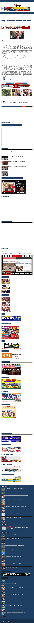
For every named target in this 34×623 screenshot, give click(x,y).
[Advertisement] (17, 425)
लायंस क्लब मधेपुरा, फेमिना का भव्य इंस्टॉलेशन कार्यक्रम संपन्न (26, 97)
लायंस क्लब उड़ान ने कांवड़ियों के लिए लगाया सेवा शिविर (11, 502)
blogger (24, 106)
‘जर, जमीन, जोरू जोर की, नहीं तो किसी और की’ (10, 534)
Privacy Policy (5, 621)
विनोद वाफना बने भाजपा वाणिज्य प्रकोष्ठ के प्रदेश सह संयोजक (12, 552)
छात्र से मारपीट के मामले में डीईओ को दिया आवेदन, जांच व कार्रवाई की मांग (16, 161)
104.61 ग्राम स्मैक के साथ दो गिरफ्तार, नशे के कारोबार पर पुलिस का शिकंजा (16, 156)
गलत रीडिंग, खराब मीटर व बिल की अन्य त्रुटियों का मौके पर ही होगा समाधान (13, 513)
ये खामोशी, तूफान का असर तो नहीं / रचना (10, 527)
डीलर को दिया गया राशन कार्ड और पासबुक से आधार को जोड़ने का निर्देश (13, 601)
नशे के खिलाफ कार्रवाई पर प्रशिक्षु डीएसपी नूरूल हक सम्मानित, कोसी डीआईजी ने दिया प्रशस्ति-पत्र (16, 506)
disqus (27, 106)
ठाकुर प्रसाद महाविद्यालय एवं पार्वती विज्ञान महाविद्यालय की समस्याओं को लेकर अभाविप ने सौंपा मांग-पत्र (16, 98)
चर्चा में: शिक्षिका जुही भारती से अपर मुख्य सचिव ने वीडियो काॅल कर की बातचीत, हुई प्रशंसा (15, 612)
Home (2, 18)
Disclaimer (8, 621)
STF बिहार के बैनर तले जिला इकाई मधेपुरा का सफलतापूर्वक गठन (15, 171)
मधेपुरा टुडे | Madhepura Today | (7, 526)
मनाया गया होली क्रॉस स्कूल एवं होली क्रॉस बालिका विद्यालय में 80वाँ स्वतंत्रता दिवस (14, 499)
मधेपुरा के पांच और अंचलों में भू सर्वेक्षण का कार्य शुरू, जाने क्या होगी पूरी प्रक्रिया (14, 594)
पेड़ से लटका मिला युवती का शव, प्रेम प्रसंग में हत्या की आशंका (6, 97)
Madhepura (5, 18)
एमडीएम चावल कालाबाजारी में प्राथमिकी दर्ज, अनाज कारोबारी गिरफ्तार (13, 517)
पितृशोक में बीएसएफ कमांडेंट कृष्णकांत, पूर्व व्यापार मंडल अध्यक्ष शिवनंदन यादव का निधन (14, 488)
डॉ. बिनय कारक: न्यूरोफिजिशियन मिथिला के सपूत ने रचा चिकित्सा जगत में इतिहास (14, 587)
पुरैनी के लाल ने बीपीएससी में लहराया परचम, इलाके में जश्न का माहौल (12, 598)
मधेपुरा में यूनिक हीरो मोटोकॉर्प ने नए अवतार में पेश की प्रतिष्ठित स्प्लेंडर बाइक (13, 605)
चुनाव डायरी (3, 15)
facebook (30, 106)
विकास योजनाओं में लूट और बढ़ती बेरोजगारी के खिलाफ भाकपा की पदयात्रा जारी (17, 166)
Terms (2, 621)
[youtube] (29, 1)
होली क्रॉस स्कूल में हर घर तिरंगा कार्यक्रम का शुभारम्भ (14, 151)
